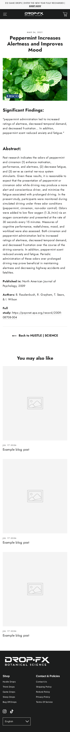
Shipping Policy (43, 687)
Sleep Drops (9, 697)
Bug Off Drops (10, 702)
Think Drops (9, 687)
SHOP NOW (35, 6)
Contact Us (41, 682)
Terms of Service (44, 702)
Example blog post (16, 449)
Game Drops (9, 692)
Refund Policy (43, 692)
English (9, 721)
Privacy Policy (43, 697)
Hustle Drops (9, 682)
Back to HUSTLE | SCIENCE (38, 335)
